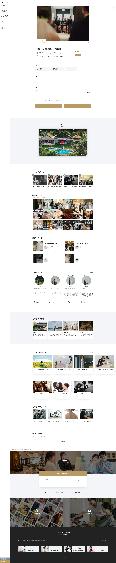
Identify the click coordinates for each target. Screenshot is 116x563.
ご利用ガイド (3, 28)
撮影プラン (34, 436)
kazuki (38, 302)
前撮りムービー (3, 21)
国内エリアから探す (5, 13)
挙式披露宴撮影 (3, 11)
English (103, 540)
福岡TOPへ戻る (63, 441)
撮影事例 (2, 27)
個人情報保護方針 (31, 540)
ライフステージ (3, 22)
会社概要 (24, 540)
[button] (88, 42)
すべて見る (89, 92)
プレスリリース (43, 540)
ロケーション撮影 (3, 18)
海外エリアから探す (5, 15)
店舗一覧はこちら (58, 100)
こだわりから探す (4, 16)
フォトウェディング (4, 10)
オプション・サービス (4, 24)
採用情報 (27, 540)
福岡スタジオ (45, 436)
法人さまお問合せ (37, 540)
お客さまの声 (40, 436)
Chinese (106, 540)
